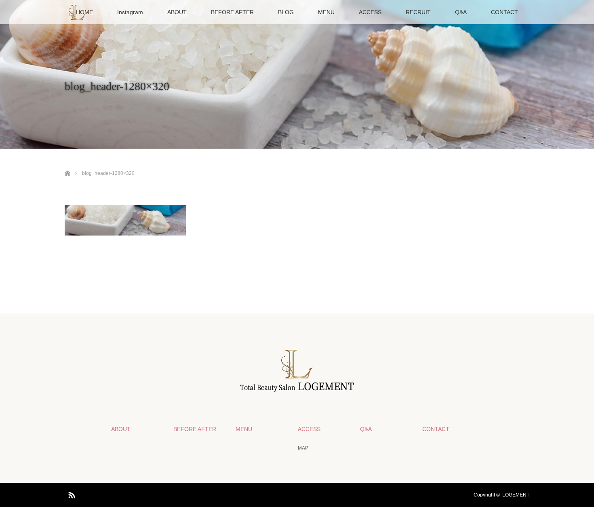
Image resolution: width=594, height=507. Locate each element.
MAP (303, 448)
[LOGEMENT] (297, 389)
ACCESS (370, 12)
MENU (326, 12)
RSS (71, 494)
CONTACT (504, 12)
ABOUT (177, 12)
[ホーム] (67, 164)
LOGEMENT (515, 495)
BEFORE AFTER (232, 12)
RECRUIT (418, 12)
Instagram (130, 12)
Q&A (461, 12)
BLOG (286, 12)
